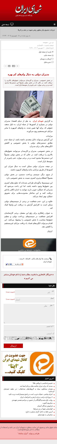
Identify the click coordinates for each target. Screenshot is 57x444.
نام (53, 291)
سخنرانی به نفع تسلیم (45, 415)
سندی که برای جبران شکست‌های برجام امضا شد (36, 386)
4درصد (22, 259)
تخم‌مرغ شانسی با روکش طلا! (43, 383)
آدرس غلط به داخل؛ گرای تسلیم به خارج (39, 412)
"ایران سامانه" (23, 433)
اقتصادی (40, 45)
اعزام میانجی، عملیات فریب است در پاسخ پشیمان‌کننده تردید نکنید (31, 394)
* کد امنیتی (50, 326)
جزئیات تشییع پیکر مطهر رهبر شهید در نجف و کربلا (36, 30)
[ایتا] (28, 244)
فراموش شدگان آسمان (45, 406)
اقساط (28, 259)
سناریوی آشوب (48, 403)
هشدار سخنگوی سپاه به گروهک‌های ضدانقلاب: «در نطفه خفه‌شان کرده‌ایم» (29, 390)
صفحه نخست (48, 45)
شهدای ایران (38, 121)
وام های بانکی (36, 259)
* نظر (52, 305)
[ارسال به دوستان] (52, 59)
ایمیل (52, 298)
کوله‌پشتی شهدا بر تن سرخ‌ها (43, 409)
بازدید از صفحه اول (45, 52)
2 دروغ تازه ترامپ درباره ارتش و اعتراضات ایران (36, 397)
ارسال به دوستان (46, 59)
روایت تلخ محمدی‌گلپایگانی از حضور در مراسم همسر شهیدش (32, 400)
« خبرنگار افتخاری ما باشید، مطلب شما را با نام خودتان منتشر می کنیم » (28, 276)
